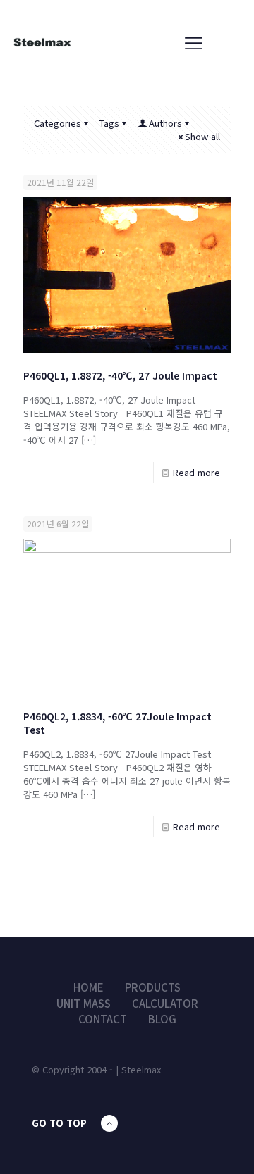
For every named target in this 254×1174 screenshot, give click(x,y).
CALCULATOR (165, 1003)
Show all (202, 136)
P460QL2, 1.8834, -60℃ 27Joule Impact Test (117, 723)
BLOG (162, 1018)
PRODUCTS (153, 987)
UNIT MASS (83, 1003)
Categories (57, 123)
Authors (165, 123)
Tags (109, 123)
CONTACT (102, 1018)
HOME (88, 987)
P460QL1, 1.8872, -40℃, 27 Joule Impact (120, 375)
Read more (196, 472)
